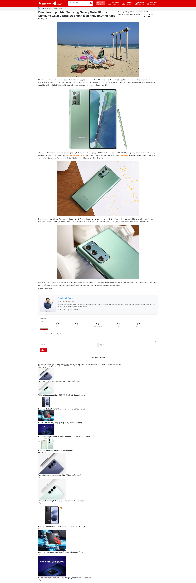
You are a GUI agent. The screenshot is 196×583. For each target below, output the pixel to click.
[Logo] (50, 3)
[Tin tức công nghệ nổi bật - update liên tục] (46, 379)
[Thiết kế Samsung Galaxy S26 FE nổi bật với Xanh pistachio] (52, 499)
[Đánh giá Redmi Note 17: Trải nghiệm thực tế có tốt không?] (52, 524)
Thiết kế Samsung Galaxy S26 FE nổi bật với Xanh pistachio (61, 395)
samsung (60, 80)
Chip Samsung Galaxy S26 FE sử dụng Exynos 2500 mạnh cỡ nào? (64, 437)
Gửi (44, 350)
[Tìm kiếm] (91, 3)
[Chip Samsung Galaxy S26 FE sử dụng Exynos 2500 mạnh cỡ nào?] (52, 576)
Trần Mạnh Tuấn (65, 298)
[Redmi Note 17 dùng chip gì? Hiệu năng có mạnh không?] (52, 550)
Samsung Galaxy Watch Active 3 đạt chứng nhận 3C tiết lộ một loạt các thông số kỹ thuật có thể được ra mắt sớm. (83, 364)
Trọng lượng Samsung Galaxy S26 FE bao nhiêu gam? (62, 366)
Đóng (41, 321)
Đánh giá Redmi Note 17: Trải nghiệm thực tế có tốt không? (61, 409)
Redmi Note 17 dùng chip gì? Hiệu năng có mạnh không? (60, 423)
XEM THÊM (42, 367)
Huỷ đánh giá (44, 329)
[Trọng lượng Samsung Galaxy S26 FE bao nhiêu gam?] (52, 473)
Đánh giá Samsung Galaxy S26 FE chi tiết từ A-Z (57, 450)
